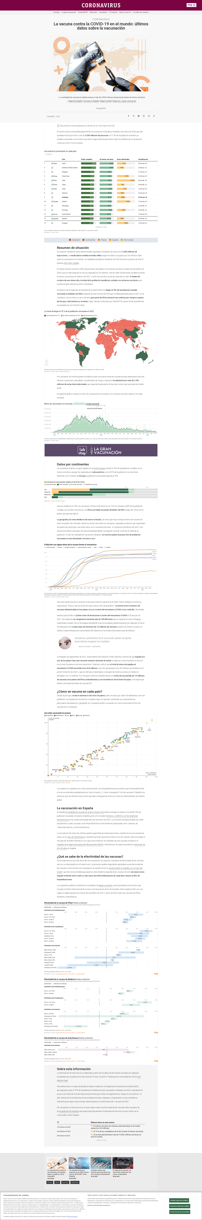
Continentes (90, 240)
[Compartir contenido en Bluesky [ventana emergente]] (138, 115)
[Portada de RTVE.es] (191, 5)
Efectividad (128, 240)
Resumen (76, 240)
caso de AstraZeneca (76, 837)
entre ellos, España (71, 263)
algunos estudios (106, 885)
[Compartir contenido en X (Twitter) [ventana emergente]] (133, 115)
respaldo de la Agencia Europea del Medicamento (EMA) (80, 844)
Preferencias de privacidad (179, 1212)
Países (104, 240)
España (115, 240)
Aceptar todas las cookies (179, 1200)
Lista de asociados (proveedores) (98, 1205)
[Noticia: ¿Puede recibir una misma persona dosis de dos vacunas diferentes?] (101, 1163)
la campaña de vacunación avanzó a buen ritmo (85, 812)
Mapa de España (75, 101)
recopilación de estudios (69, 1111)
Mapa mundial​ (106, 101)
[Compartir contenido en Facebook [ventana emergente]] (128, 115)
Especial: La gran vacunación (124, 101)
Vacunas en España (91, 101)
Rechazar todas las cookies (179, 1206)
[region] (101, 1206)
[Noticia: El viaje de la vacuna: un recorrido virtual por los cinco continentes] (122, 1163)
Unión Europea (99, 468)
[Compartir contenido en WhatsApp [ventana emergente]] (143, 115)
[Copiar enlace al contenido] (154, 115)
